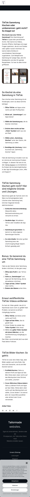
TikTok (4, 39)
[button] (27, 463)
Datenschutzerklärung (17, 493)
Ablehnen (15, 485)
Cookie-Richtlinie (7, 493)
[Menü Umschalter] (25, 3)
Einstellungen (15, 490)
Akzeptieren (15, 481)
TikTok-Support (10, 165)
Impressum (24, 493)
